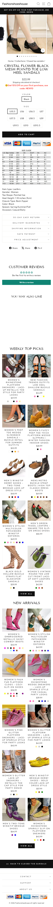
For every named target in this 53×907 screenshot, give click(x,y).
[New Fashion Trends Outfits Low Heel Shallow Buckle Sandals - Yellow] (44, 396)
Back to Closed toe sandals (28, 864)
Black (26, 99)
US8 (22, 118)
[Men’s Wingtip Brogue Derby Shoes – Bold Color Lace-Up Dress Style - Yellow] (36, 792)
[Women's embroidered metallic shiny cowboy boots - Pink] (20, 648)
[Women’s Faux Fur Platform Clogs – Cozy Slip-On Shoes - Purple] (23, 694)
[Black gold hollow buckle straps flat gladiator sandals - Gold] (11, 588)
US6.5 (32, 111)
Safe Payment (26, 234)
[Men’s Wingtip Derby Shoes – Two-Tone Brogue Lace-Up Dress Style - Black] (12, 497)
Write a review (26, 282)
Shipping (16, 82)
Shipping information (26, 228)
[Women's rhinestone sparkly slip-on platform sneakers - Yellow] (35, 840)
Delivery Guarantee (26, 223)
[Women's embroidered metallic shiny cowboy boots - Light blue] (11, 650)
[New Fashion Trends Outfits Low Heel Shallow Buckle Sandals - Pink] (35, 396)
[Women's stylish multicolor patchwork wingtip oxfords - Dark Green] (20, 542)
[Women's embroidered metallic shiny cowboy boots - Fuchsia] (5, 648)
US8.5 (32, 118)
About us (26, 889)
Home (11, 61)
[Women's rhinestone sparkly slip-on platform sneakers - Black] (44, 840)
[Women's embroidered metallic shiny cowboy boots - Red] (14, 648)
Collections (20, 61)
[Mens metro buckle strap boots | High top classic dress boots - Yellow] (35, 497)
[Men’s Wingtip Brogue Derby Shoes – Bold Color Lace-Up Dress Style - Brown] (39, 792)
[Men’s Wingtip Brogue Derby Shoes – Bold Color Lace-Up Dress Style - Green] (42, 792)
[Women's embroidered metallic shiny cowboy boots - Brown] (17, 650)
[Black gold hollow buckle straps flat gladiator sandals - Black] (14, 588)
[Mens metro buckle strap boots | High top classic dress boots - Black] (32, 497)
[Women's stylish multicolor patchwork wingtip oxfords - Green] (5, 542)
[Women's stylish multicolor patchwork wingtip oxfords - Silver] (11, 542)
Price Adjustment (26, 240)
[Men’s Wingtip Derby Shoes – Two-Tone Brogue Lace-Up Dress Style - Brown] (9, 497)
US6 (22, 111)
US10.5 (36, 125)
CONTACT (26, 876)
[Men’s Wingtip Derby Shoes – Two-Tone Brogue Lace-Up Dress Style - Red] (15, 497)
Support (25, 883)
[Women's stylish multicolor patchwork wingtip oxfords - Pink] (8, 542)
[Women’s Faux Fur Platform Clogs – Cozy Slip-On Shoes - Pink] (14, 694)
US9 (41, 118)
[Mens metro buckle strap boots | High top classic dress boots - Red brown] (38, 497)
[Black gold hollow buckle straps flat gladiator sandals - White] (17, 588)
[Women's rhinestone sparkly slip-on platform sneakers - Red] (41, 840)
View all (26, 594)
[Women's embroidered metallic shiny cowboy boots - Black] (11, 648)
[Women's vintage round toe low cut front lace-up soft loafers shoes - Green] (36, 588)
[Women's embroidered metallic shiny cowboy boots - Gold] (23, 648)
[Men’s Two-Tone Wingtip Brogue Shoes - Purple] (12, 835)
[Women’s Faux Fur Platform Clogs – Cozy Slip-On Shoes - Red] (14, 696)
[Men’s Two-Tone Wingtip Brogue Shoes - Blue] (15, 835)
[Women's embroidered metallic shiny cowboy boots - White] (17, 648)
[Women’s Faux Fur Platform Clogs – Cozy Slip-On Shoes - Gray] (17, 696)
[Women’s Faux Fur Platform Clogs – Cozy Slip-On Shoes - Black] (17, 694)
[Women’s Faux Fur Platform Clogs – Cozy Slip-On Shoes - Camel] (8, 694)
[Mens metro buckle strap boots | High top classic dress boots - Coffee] (41, 497)
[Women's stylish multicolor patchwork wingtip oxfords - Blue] (23, 542)
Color (26, 94)
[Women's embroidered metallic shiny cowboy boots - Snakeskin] (8, 648)
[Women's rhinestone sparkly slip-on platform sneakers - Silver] (38, 840)
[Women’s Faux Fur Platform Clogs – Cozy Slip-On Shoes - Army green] (11, 696)
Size (26, 106)
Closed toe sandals (35, 61)
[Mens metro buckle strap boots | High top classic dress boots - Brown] (44, 497)
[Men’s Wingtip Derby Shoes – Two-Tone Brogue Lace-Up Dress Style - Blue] (18, 497)
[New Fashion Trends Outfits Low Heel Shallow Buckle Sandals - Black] (38, 396)
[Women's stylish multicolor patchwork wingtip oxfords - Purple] (17, 542)
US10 (25, 125)
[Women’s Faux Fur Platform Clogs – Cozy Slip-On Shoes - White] (20, 694)
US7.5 (12, 118)
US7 (41, 111)
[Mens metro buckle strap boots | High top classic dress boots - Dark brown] (47, 497)
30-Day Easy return (26, 217)
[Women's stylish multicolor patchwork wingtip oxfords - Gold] (14, 542)
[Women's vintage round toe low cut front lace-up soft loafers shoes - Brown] (42, 588)
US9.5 (16, 125)
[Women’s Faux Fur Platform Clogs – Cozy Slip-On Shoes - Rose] (11, 694)
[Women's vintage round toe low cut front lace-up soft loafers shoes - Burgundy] (39, 588)
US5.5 (12, 111)
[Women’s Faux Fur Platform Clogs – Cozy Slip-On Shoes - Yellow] (5, 694)
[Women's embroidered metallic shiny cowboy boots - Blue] (14, 650)
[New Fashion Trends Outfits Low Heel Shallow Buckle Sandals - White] (41, 396)
